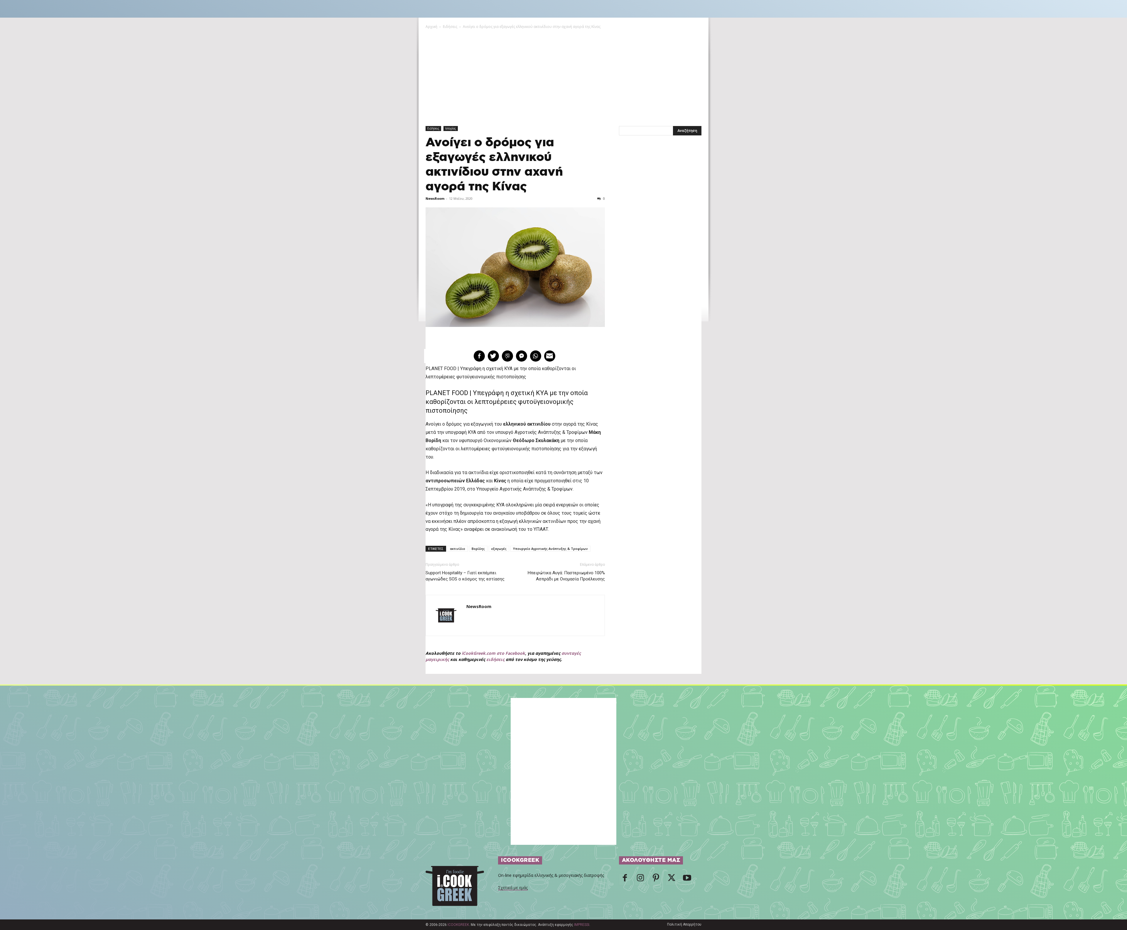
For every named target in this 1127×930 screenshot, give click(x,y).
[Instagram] (640, 879)
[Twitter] (671, 879)
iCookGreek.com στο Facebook (493, 653)
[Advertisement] (563, 74)
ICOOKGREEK (458, 925)
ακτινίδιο (457, 548)
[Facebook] (625, 879)
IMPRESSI (581, 925)
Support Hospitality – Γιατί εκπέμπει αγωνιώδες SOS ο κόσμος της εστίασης (465, 576)
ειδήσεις (495, 659)
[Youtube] (687, 879)
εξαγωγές (499, 548)
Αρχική (431, 26)
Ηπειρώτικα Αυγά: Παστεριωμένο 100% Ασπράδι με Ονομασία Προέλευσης (566, 576)
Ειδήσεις (450, 26)
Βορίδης (478, 548)
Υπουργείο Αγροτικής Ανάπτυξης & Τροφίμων (550, 548)
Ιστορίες (450, 128)
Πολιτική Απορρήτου (684, 924)
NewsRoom (435, 198)
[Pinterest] (656, 879)
